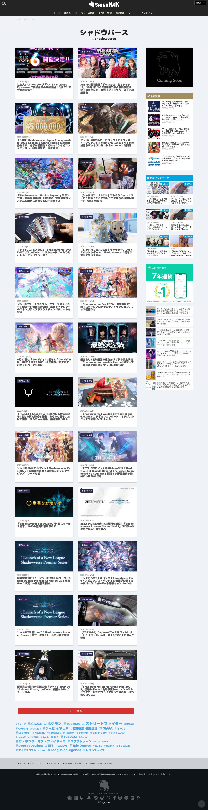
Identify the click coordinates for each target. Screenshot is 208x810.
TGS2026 (124, 745)
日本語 (198, 3)
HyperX (22, 737)
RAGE (130, 724)
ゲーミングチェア (57, 729)
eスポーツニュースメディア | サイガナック (104, 793)
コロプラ (62, 745)
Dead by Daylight (30, 746)
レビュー (132, 13)
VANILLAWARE (101, 742)
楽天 (56, 737)
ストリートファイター (104, 724)
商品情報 (120, 13)
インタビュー (148, 13)
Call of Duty (99, 732)
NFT (50, 746)
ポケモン (54, 724)
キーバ (121, 728)
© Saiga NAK (104, 802)
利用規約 (68, 763)
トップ (56, 13)
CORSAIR (83, 733)
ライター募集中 (105, 763)
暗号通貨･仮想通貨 (85, 729)
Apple (46, 737)
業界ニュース (70, 13)
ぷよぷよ (36, 724)
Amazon (40, 732)
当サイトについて (37, 763)
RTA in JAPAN (118, 732)
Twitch (69, 732)
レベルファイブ (95, 750)
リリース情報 (88, 13)
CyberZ (23, 728)
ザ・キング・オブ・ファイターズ (42, 741)
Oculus (36, 728)
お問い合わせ (54, 763)
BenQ (84, 737)
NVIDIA (110, 745)
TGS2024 (73, 724)
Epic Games (82, 746)
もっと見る (75, 711)
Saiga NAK (104, 4)
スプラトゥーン (80, 741)
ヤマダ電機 (34, 737)
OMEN (43, 750)
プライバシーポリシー (85, 763)
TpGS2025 (55, 732)
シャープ (22, 724)
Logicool (24, 733)
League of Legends (66, 750)
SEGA (108, 728)
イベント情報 (105, 13)
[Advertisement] (169, 67)
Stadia (98, 746)
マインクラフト (27, 750)
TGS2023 (70, 737)
